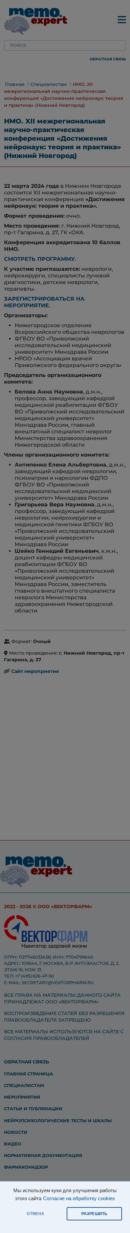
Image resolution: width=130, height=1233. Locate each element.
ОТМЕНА (35, 1213)
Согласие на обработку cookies (79, 1198)
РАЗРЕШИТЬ (94, 1213)
